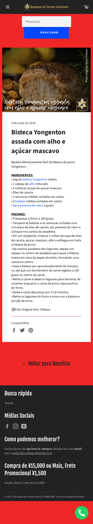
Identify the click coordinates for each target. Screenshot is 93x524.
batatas (20, 201)
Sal (15, 205)
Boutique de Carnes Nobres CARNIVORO (34, 496)
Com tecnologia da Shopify (70, 496)
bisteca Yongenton (34, 179)
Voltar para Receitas (48, 363)
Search (9, 403)
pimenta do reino (31, 205)
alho (32, 184)
